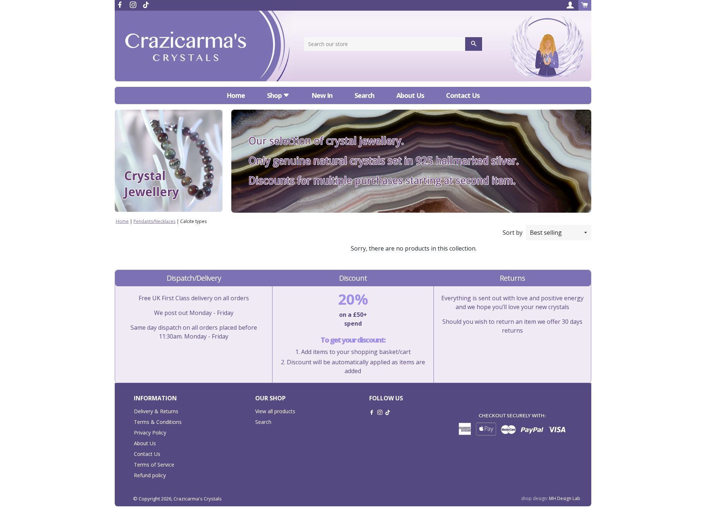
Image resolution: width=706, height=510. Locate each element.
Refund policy (150, 475)
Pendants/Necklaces (154, 221)
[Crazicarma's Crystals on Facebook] (121, 4)
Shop (275, 95)
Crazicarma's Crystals (198, 498)
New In (321, 95)
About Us (410, 95)
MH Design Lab (564, 498)
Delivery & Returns (156, 411)
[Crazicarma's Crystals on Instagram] (134, 4)
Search (364, 95)
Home (236, 95)
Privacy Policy (150, 432)
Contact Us (462, 95)
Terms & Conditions (158, 421)
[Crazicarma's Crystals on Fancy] (146, 4)
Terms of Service (154, 464)
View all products (275, 411)
